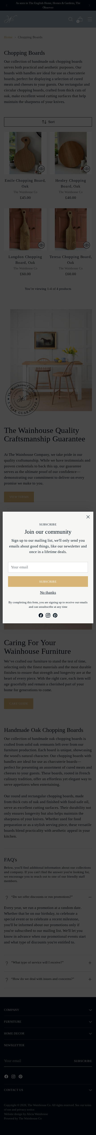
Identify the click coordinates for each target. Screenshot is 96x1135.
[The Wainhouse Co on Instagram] (48, 616)
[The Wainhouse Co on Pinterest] (55, 616)
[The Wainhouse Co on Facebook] (41, 616)
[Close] (88, 516)
